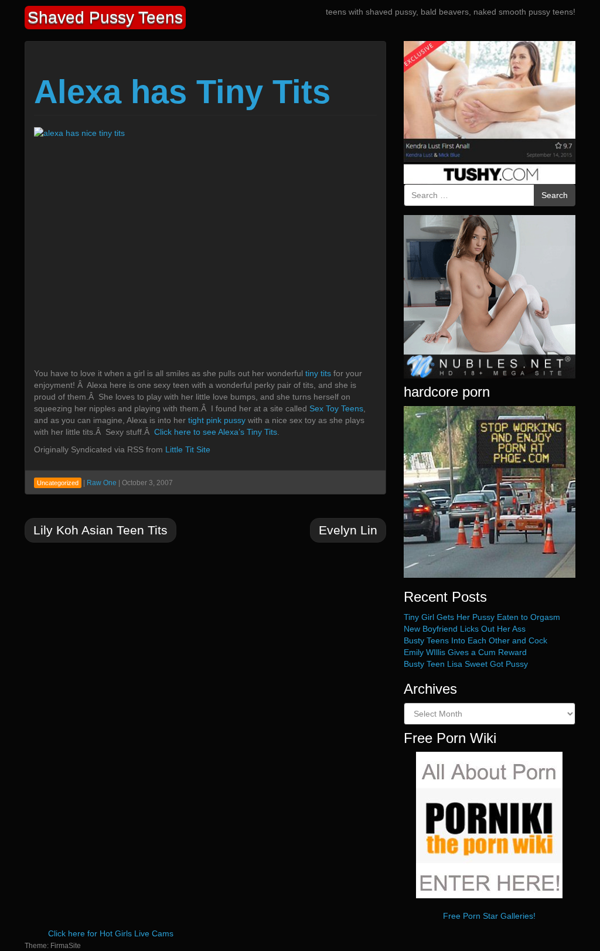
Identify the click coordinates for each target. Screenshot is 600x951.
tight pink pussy (217, 420)
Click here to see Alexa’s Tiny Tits (215, 432)
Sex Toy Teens (336, 408)
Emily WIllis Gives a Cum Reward (465, 652)
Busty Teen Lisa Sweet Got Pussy (466, 664)
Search (554, 195)
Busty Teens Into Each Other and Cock (475, 640)
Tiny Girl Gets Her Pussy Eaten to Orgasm (482, 617)
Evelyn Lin (348, 530)
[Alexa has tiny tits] (151, 243)
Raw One (102, 483)
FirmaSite (65, 946)
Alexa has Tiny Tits (182, 91)
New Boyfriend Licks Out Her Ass (465, 628)
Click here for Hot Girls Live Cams (110, 933)
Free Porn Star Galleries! (489, 916)
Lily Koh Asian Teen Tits (100, 530)
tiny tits (318, 373)
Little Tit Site (187, 449)
